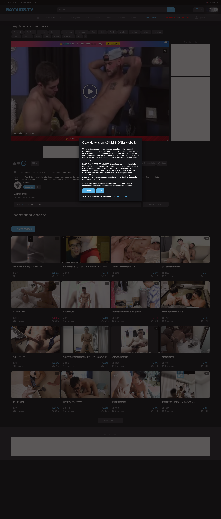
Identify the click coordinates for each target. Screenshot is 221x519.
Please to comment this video (31, 204)
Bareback (17, 32)
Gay (93, 32)
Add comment (156, 204)
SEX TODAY (187, 17)
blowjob (123, 32)
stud (38, 36)
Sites (87, 17)
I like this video (14, 163)
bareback (134, 32)
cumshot (157, 32)
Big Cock (30, 32)
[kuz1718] (18, 185)
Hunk (102, 32)
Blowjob (42, 32)
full (79, 36)
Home (38, 18)
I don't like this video (18, 163)
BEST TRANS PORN (30, 2)
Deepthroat (67, 32)
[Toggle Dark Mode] (212, 9)
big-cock (27, 36)
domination (68, 36)
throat (56, 36)
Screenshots (149, 163)
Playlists (109, 17)
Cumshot (54, 32)
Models (98, 17)
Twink (112, 32)
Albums (63, 17)
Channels (122, 17)
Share (163, 163)
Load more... (110, 421)
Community (136, 17)
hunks (16, 36)
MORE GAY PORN (10, 2)
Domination (81, 32)
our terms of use (120, 196)
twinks (146, 32)
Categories (75, 17)
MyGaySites (152, 17)
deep (47, 36)
